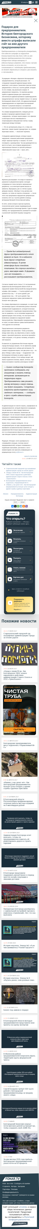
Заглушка (21, 1186)
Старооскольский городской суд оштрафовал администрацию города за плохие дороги (21, 470)
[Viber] (26, 506)
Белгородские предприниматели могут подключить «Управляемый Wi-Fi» (19, 482)
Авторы (14, 1186)
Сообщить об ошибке (22, 1183)
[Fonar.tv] (6, 2)
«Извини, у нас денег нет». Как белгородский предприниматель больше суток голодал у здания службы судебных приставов (21, 487)
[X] (15, 506)
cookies (20, 1201)
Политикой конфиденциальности (21, 1218)
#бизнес (5, 494)
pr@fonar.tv (19, 452)
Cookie (23, 1207)
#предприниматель (17, 494)
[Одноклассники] (23, 506)
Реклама (14, 1189)
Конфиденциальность (10, 1192)
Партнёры (6, 1189)
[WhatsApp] (18, 506)
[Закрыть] (36, 20)
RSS (4, 1183)
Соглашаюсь (20, 1223)
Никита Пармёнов (30, 456)
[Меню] (36, 2)
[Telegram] (21, 506)
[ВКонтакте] (12, 506)
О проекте (6, 1186)
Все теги (10, 1183)
